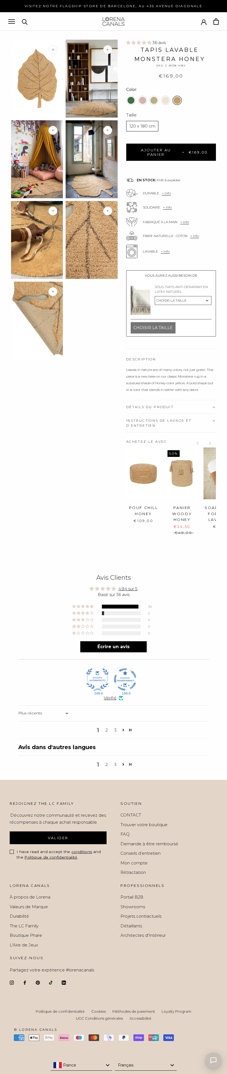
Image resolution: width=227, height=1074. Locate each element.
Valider (58, 838)
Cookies (98, 1011)
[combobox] (81, 1065)
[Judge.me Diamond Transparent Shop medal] (125, 679)
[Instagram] (12, 982)
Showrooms (132, 906)
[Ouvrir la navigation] (11, 21)
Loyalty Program (176, 1011)
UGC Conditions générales (99, 1018)
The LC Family (24, 925)
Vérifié (110, 698)
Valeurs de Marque (29, 906)
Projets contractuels (140, 916)
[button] (139, 42)
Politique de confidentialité (50, 857)
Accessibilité (140, 1018)
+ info (166, 193)
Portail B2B (131, 897)
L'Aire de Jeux (24, 945)
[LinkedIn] (64, 982)
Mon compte (134, 863)
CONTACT (130, 815)
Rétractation (133, 872)
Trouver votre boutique (143, 824)
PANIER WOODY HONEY (182, 513)
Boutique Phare (26, 935)
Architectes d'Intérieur (143, 935)
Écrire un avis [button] (113, 646)
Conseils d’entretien (140, 853)
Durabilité (19, 916)
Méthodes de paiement (133, 1011)
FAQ (125, 834)
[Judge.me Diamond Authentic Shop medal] (97, 679)
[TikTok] (51, 982)
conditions (81, 851)
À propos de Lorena (30, 897)
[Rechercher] (25, 21)
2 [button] (106, 730)
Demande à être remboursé (149, 843)
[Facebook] (25, 982)
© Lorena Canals (35, 1029)
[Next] (210, 443)
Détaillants (131, 925)
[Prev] (198, 443)
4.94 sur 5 (128, 588)
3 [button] (115, 730)
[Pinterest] (38, 982)
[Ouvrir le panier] (216, 21)
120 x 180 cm (142, 126)
